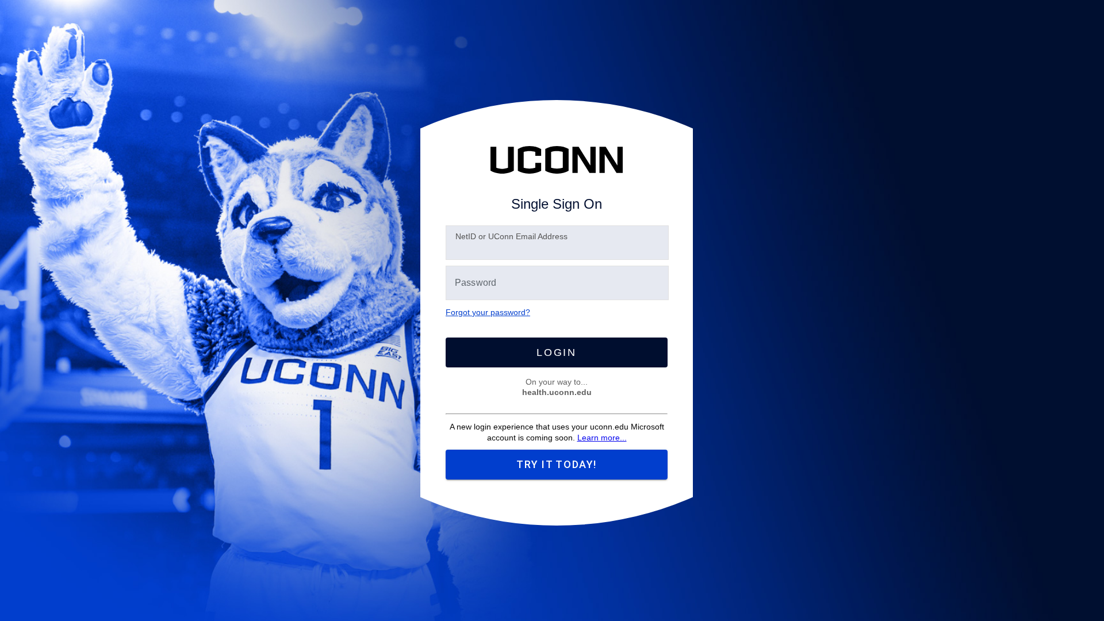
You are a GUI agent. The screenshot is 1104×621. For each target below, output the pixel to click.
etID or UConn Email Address (511, 236)
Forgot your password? (488, 312)
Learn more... (602, 437)
